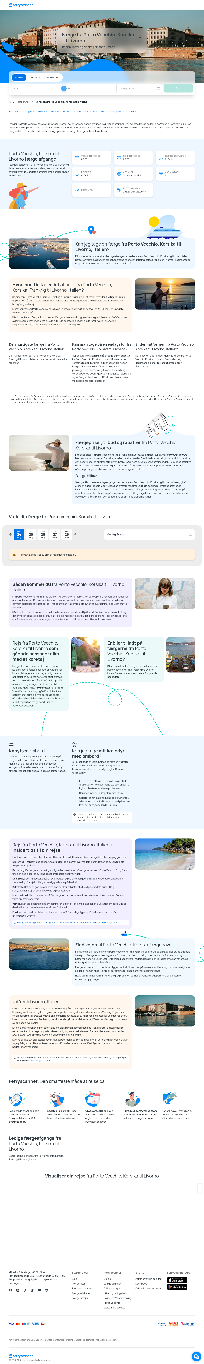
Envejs (19, 77)
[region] (102, 1223)
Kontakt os (141, 1283)
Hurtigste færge (60, 111)
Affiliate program (113, 1288)
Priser (104, 111)
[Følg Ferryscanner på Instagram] (18, 1290)
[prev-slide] (10, 534)
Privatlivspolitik (112, 1302)
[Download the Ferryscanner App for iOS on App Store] (177, 1280)
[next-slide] (75, 534)
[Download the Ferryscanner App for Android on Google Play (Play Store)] (177, 1287)
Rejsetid (42, 111)
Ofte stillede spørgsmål (148, 1288)
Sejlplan (29, 111)
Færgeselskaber (81, 1293)
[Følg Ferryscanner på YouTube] (39, 1290)
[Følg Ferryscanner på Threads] (46, 1290)
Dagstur (77, 111)
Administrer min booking (148, 1278)
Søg (178, 88)
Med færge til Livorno (40, 1060)
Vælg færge (118, 111)
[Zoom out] (200, 1191)
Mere (131, 111)
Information (15, 111)
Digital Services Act (114, 1307)
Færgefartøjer (80, 1298)
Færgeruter (23, 101)
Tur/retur (35, 77)
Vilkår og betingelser (115, 1293)
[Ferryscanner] (21, 5)
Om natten (91, 111)
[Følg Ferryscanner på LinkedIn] (32, 1290)
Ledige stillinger (112, 1283)
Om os (107, 1278)
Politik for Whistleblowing (117, 1298)
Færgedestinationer (83, 1288)
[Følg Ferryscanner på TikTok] (25, 1290)
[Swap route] (64, 88)
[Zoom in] (200, 1186)
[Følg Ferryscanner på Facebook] (10, 1290)
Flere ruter (53, 77)
